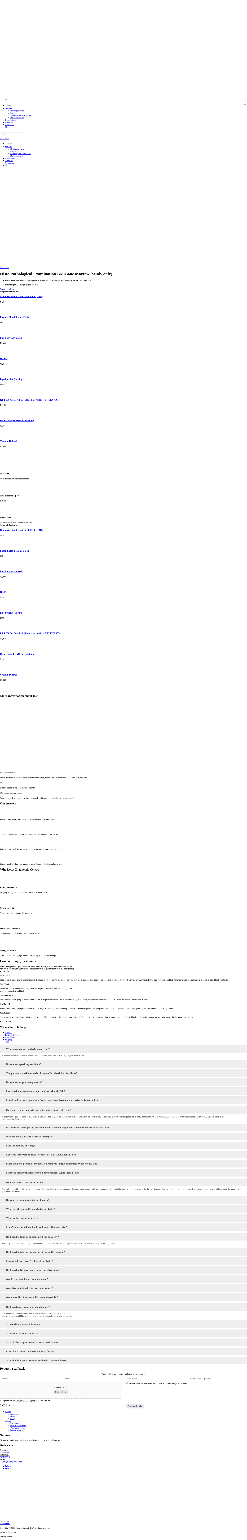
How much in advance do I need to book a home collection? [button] (39, 1110)
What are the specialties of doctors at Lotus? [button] (31, 1209)
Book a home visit (17, 1430)
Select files (60, 1392)
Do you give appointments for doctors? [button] (27, 1200)
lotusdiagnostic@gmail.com (11, 1462)
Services (8, 108)
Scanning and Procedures (20, 115)
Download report (17, 118)
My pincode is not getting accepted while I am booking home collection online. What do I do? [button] (57, 1127)
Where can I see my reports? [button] (22, 1333)
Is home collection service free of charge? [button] (29, 1136)
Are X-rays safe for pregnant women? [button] (27, 1279)
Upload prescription (18, 1425)
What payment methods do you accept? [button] (28, 1049)
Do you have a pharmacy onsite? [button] (24, 1082)
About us (9, 122)
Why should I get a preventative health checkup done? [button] (36, 1360)
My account (15, 1423)
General (8, 1032)
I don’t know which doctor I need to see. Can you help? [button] (36, 1227)
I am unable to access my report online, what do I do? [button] (35, 1091)
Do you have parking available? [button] (23, 1064)
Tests (7, 1042)
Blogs (12, 1416)
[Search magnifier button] (245, 100)
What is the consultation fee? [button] (22, 1218)
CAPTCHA (5, 1405)
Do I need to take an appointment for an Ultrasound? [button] (35, 1252)
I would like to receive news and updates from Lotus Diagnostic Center (158, 1383)
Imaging (8, 1039)
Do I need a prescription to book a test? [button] (28, 1306)
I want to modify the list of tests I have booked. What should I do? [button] (42, 1172)
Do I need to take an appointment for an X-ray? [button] (32, 1236)
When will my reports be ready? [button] (24, 1324)
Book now (4, 139)
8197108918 (5, 1457)
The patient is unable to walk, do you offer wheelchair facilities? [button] (41, 1073)
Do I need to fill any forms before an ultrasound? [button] (33, 1270)
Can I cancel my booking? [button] (20, 1145)
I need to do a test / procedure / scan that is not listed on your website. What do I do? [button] (53, 1100)
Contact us (9, 125)
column (8, 1412)
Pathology (14, 113)
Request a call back (8, 289)
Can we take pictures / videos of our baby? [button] (29, 1261)
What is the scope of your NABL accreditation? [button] (32, 1342)
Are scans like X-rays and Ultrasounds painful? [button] (32, 1297)
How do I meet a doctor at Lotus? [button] (24, 1182)
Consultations (10, 120)
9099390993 (5, 1452)
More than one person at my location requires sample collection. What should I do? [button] (52, 1163)
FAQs (12, 1418)
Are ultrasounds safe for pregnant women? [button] (30, 1288)
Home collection (12, 1035)
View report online (17, 1428)
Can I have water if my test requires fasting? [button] (31, 1351)
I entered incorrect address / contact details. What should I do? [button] (41, 1154)
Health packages (17, 111)
